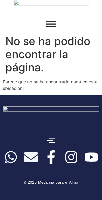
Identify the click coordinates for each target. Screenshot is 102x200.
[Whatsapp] (11, 158)
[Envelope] (31, 158)
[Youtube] (91, 158)
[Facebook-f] (51, 158)
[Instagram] (71, 158)
